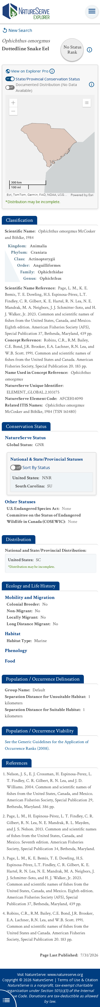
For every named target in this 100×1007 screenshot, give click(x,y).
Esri (90, 195)
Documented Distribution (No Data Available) (46, 87)
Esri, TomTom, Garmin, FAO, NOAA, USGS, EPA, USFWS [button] (38, 195)
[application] (50, 146)
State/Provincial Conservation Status (48, 78)
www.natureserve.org (65, 974)
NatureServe (43, 979)
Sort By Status (36, 467)
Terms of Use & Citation (77, 979)
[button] (13, 103)
